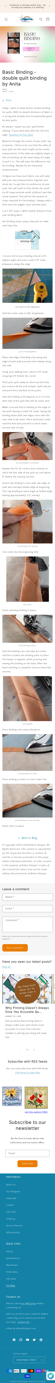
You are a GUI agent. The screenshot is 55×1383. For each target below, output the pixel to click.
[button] (6, 19)
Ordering (10, 1219)
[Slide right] (34, 1050)
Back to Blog (29, 838)
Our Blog (10, 1285)
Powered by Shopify (37, 1381)
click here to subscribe (27, 1072)
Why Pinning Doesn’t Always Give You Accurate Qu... (27, 1010)
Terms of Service (14, 1226)
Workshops (12, 1265)
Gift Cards (11, 1212)
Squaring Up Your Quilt (21, 135)
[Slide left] (20, 1050)
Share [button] (9, 100)
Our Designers (13, 1191)
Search (9, 1251)
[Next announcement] (49, 6)
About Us (10, 1185)
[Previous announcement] (5, 6)
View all (6, 967)
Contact (10, 1205)
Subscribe (27, 1163)
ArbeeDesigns (22, 1381)
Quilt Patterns (13, 1258)
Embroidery (12, 1272)
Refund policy (13, 1232)
